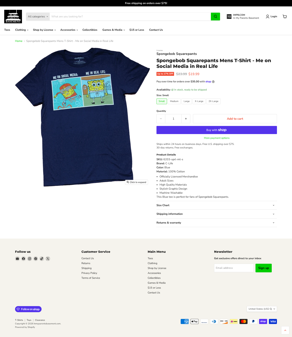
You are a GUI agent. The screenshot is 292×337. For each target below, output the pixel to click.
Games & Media (112, 30)
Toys (29, 320)
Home (18, 41)
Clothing (21, 30)
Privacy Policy (89, 273)
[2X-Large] (213, 105)
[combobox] (130, 16)
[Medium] (174, 105)
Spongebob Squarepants (176, 53)
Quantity (161, 111)
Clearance (40, 320)
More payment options (216, 138)
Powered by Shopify (25, 327)
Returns (85, 263)
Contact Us (156, 30)
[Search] (215, 16)
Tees (7, 30)
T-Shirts (19, 320)
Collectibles (89, 30)
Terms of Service (90, 278)
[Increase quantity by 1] (186, 118)
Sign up (263, 268)
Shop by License (43, 30)
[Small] (162, 105)
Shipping (86, 268)
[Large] (187, 105)
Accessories (68, 30)
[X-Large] (199, 105)
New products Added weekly (146, 3)
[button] (272, 17)
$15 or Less (136, 30)
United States (260, 308)
